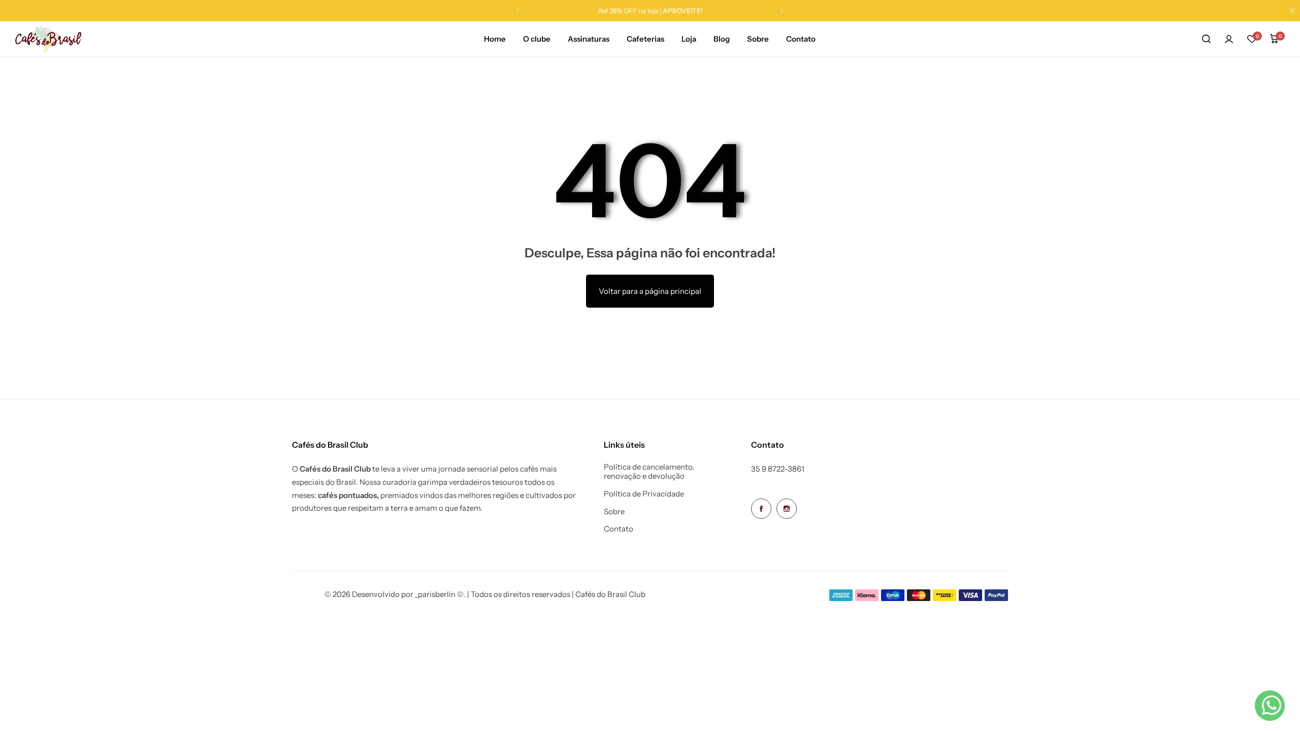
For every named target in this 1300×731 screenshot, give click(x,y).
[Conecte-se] (1229, 39)
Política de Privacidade (644, 494)
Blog (721, 39)
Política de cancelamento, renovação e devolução (649, 471)
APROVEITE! (683, 11)
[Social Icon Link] (761, 509)
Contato (801, 39)
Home (495, 39)
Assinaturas (588, 39)
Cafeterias (645, 39)
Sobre (758, 39)
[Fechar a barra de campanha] (1292, 10)
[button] (518, 10)
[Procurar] (1206, 39)
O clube (536, 39)
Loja (688, 39)
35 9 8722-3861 (777, 469)
